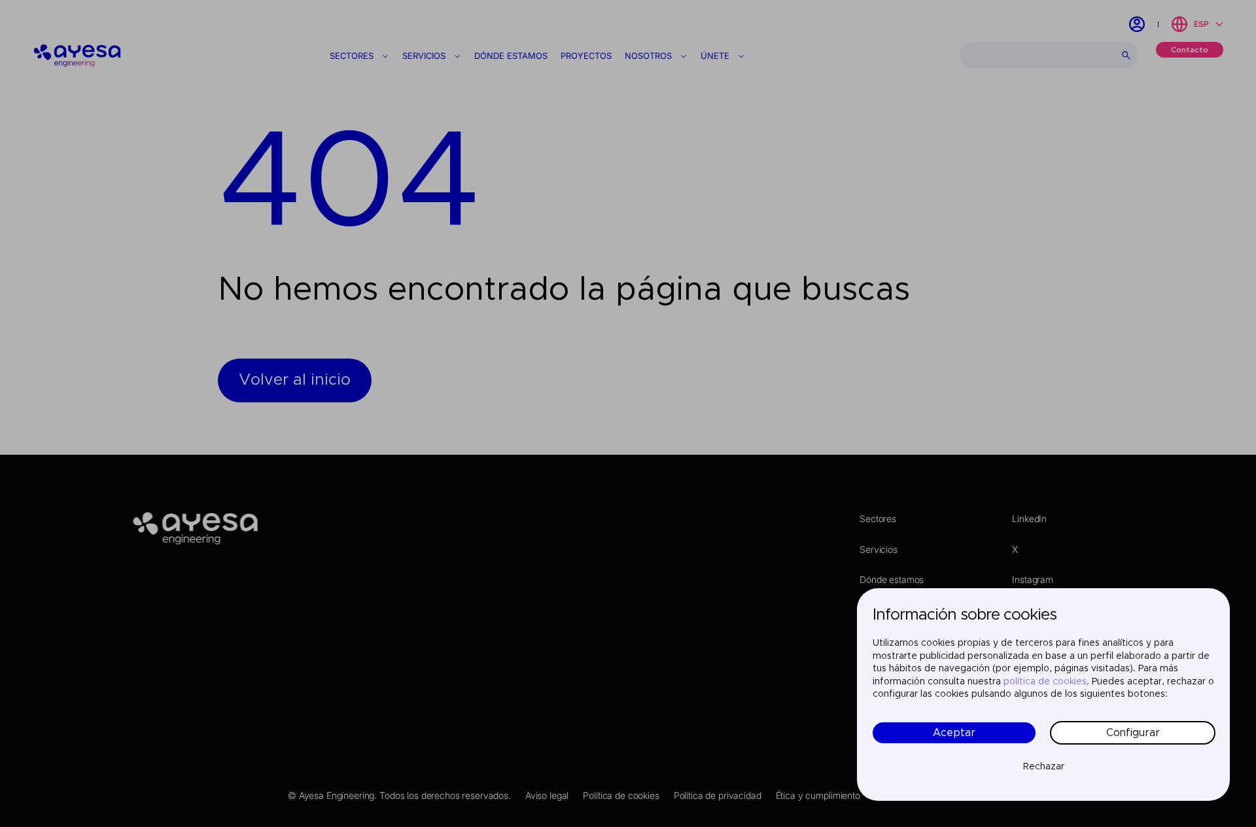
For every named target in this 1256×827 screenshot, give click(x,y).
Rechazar (1043, 766)
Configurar (1133, 733)
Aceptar (954, 733)
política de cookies (1045, 681)
